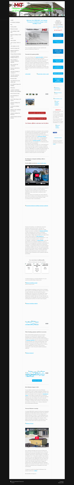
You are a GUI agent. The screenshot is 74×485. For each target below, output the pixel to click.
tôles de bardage (40, 240)
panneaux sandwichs (30, 340)
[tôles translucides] (33, 373)
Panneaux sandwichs (37, 380)
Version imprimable (15, 481)
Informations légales (58, 137)
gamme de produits (39, 57)
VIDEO (35, 470)
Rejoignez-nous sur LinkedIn (58, 41)
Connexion (62, 481)
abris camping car (40, 236)
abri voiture (44, 163)
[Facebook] (28, 475)
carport (38, 163)
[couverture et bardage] (33, 376)
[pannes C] (27, 373)
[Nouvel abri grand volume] (37, 83)
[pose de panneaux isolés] (40, 373)
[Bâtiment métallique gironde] (37, 283)
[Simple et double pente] (58, 88)
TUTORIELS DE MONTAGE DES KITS (58, 67)
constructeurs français (41, 136)
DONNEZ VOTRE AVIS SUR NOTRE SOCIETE (58, 51)
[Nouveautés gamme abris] (37, 94)
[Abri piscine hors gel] (30, 94)
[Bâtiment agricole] (37, 215)
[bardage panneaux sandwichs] (43, 373)
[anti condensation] (30, 375)
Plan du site (21, 481)
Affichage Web (61, 482)
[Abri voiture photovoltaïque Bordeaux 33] (30, 102)
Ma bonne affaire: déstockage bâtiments (37, 113)
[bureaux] (37, 362)
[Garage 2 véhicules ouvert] (27, 94)
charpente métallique (44, 230)
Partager (55, 132)
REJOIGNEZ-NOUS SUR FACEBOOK (58, 35)
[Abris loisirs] (58, 92)
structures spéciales (36, 140)
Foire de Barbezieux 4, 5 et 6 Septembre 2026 (37, 118)
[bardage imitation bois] (30, 373)
